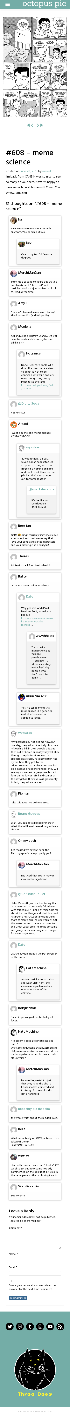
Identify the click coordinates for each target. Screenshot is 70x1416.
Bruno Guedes (29, 814)
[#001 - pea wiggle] (28, 125)
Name (12, 1254)
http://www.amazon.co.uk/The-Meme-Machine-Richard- (38, 621)
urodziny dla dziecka (34, 1109)
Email (12, 1268)
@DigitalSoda (28, 404)
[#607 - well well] (32, 125)
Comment (15, 1228)
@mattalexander (43, 489)
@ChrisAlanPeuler (31, 894)
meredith (48, 171)
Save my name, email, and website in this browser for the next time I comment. (32, 1287)
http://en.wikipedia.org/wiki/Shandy (37, 387)
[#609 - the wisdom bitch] (35, 67)
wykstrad (33, 447)
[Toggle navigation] (7, 4)
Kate (29, 596)
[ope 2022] (41, 125)
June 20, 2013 (29, 171)
